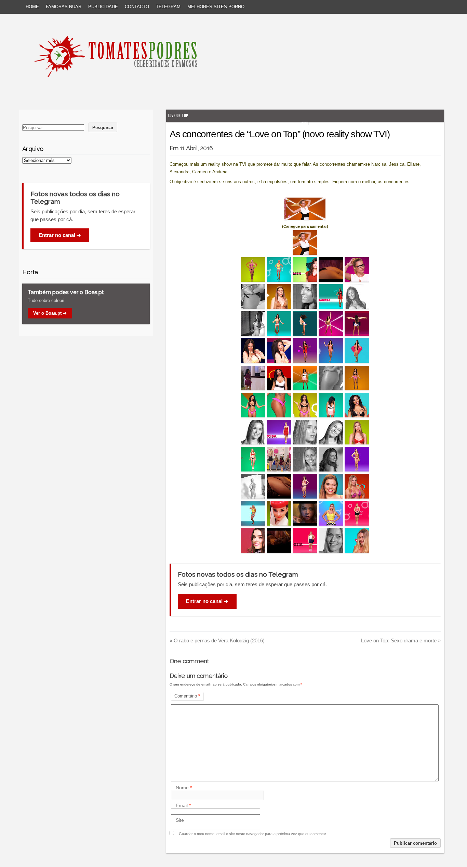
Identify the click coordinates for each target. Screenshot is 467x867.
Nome (184, 788)
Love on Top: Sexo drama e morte (401, 640)
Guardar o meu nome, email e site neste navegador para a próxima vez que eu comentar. (253, 834)
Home (32, 6)
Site (180, 820)
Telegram (168, 6)
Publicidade (103, 6)
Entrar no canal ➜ (207, 601)
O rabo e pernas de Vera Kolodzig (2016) (217, 640)
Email (183, 805)
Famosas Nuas (63, 6)
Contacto (137, 6)
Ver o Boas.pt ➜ (50, 313)
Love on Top (178, 115)
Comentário (187, 696)
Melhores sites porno (215, 6)
